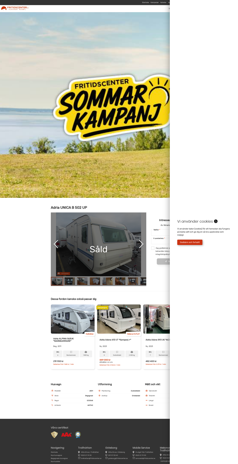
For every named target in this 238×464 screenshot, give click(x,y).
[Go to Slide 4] (95, 281)
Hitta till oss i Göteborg (116, 452)
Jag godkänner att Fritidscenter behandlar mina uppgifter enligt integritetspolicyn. (169, 251)
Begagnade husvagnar (59, 458)
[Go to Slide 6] (120, 281)
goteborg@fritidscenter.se (118, 458)
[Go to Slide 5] (107, 281)
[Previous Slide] (56, 244)
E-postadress (159, 238)
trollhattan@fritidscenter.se (91, 458)
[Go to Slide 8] (145, 281)
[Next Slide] (141, 244)
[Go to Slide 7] (133, 281)
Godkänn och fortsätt (190, 242)
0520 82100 (167, 458)
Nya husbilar (55, 461)
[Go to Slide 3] (82, 281)
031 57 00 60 (113, 455)
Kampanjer (155, 2)
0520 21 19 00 (86, 455)
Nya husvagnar (56, 455)
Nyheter (163, 2)
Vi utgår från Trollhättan (144, 452)
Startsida (145, 2)
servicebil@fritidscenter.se (145, 458)
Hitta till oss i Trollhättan (90, 452)
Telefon (156, 230)
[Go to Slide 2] (69, 281)
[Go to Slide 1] (57, 281)
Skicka (170, 261)
